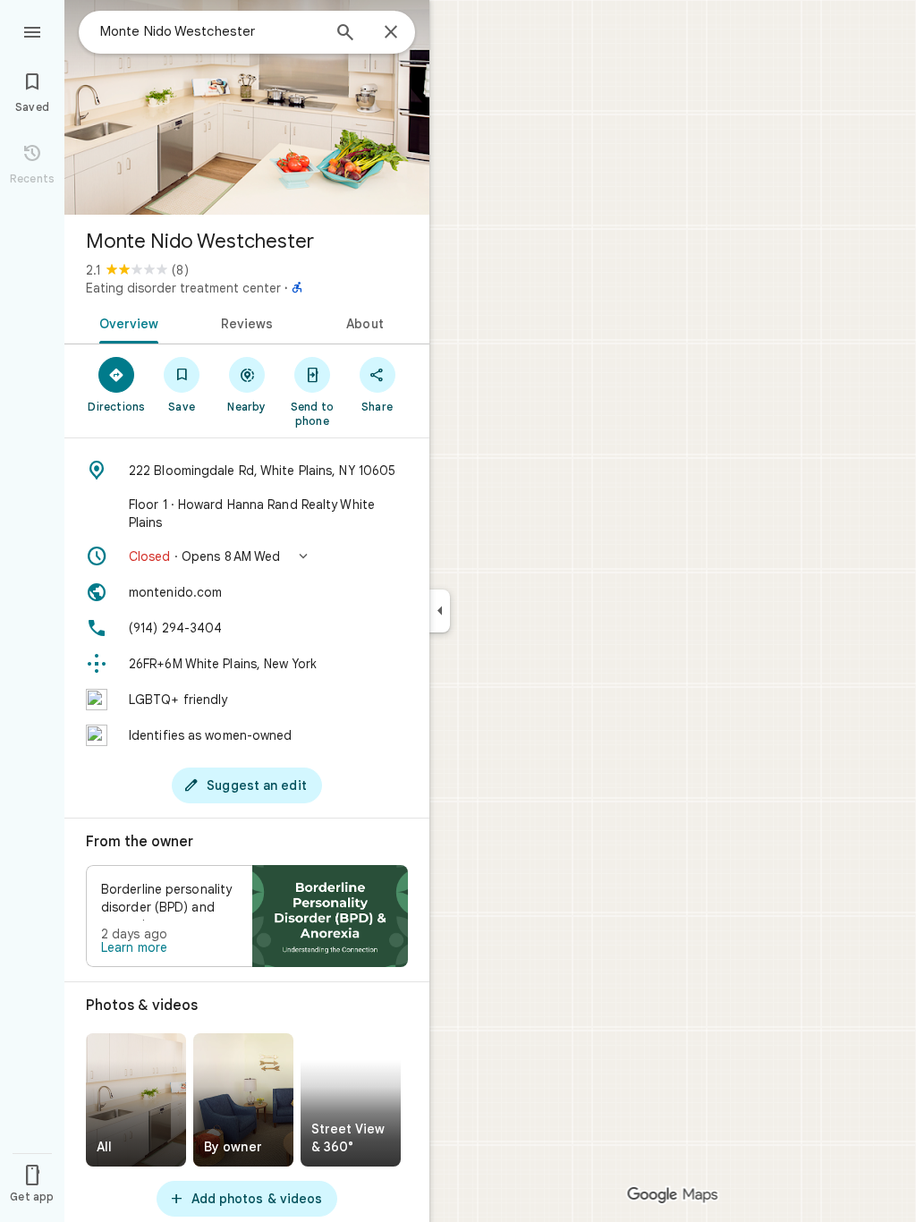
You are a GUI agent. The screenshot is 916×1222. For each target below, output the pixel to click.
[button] (246, 556)
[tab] (125, 322)
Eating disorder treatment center (183, 288)
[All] (136, 1100)
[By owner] (243, 1100)
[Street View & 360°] (351, 1100)
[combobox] (210, 31)
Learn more (134, 947)
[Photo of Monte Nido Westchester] (246, 107)
